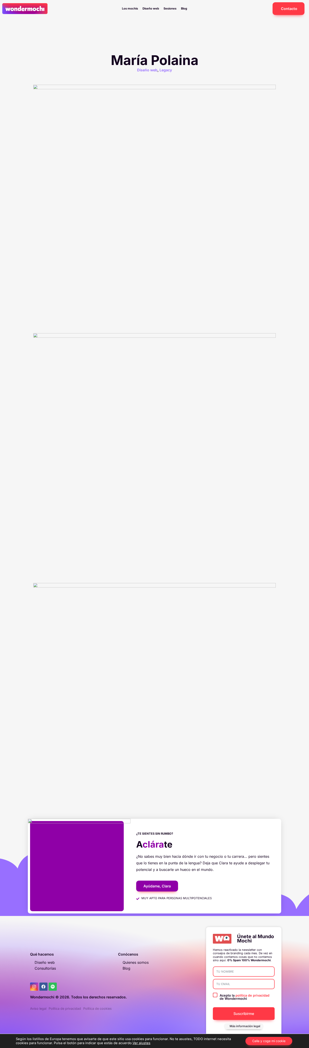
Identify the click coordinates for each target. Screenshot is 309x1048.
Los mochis (130, 8)
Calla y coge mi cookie (268, 1041)
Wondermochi (42, 997)
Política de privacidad (65, 1008)
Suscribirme (243, 1013)
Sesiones (170, 8)
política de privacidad (252, 995)
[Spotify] (53, 987)
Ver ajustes (141, 1043)
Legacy (165, 70)
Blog (184, 8)
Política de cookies (97, 1008)
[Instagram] (34, 987)
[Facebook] (43, 987)
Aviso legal (38, 1008)
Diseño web (151, 8)
